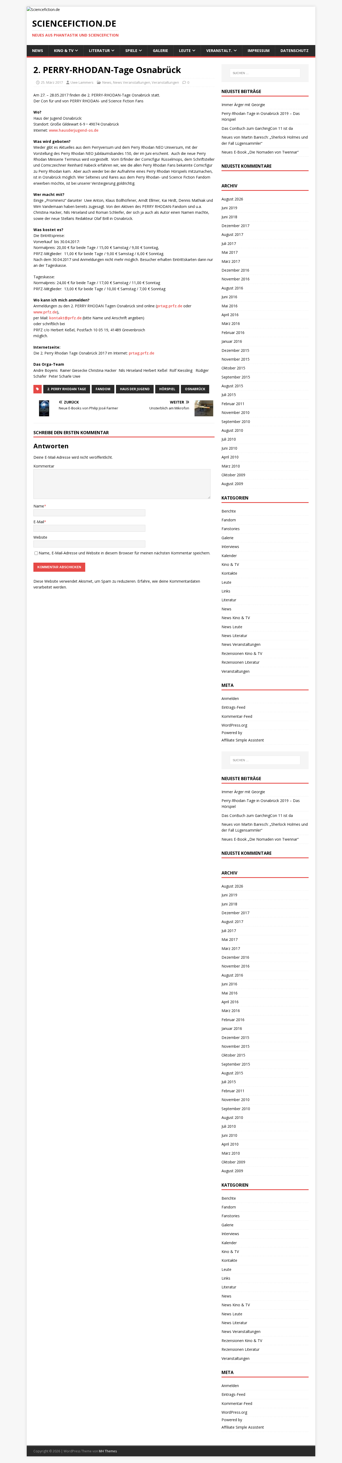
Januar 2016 (231, 341)
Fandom (103, 389)
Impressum (259, 50)
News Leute (231, 626)
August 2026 (232, 198)
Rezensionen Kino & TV (241, 653)
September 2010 (235, 421)
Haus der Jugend (135, 389)
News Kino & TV (235, 617)
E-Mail (38, 521)
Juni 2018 (229, 216)
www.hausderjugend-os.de (73, 130)
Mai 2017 (229, 252)
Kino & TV (63, 50)
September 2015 (235, 377)
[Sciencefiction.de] (43, 9)
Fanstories (230, 528)
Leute (185, 50)
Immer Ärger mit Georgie (243, 104)
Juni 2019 (229, 207)
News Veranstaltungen (131, 82)
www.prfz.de (45, 312)
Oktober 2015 (233, 367)
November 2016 (235, 278)
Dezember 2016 (235, 270)
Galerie (160, 50)
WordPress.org (234, 725)
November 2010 (235, 412)
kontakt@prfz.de (65, 317)
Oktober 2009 (233, 474)
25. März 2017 (52, 82)
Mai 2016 (229, 305)
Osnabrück (195, 389)
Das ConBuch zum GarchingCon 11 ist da (257, 128)
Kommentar (43, 466)
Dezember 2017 (235, 225)
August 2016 (232, 288)
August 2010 (232, 430)
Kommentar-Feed (236, 716)
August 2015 (232, 385)
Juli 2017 (228, 243)
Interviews (230, 546)
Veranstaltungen (165, 82)
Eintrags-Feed (233, 707)
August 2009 (232, 483)
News (37, 50)
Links (225, 591)
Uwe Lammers (82, 82)
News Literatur (234, 635)
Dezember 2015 (235, 350)
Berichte (228, 511)
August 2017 (232, 234)
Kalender (229, 555)
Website (40, 537)
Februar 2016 (232, 332)
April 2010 (230, 457)
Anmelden (230, 698)
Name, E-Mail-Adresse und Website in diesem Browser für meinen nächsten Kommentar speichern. (124, 552)
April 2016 (230, 314)
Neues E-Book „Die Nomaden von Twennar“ (260, 152)
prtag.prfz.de (169, 305)
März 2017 (230, 261)
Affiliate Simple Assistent (242, 740)
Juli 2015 (228, 394)
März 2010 (230, 466)
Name (38, 506)
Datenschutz (295, 50)
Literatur (99, 50)
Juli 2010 (228, 439)
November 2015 (235, 359)
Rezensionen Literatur (240, 662)
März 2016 (230, 323)
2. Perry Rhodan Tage (66, 389)
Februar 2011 (232, 403)
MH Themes (108, 1451)
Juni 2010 (229, 448)
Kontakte (229, 573)
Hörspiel (167, 389)
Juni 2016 (229, 296)
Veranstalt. (219, 50)
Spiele (131, 50)
